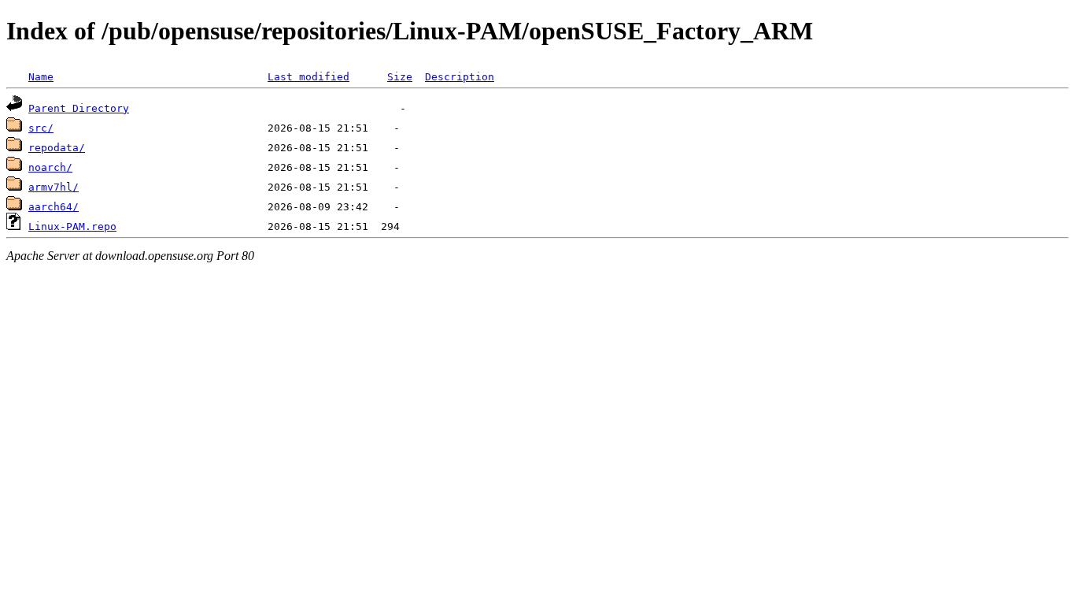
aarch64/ (53, 207)
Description (459, 77)
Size (399, 77)
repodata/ (56, 148)
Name (41, 77)
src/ (41, 128)
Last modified (308, 77)
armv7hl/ (53, 187)
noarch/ (50, 167)
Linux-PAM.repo (72, 226)
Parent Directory (78, 108)
